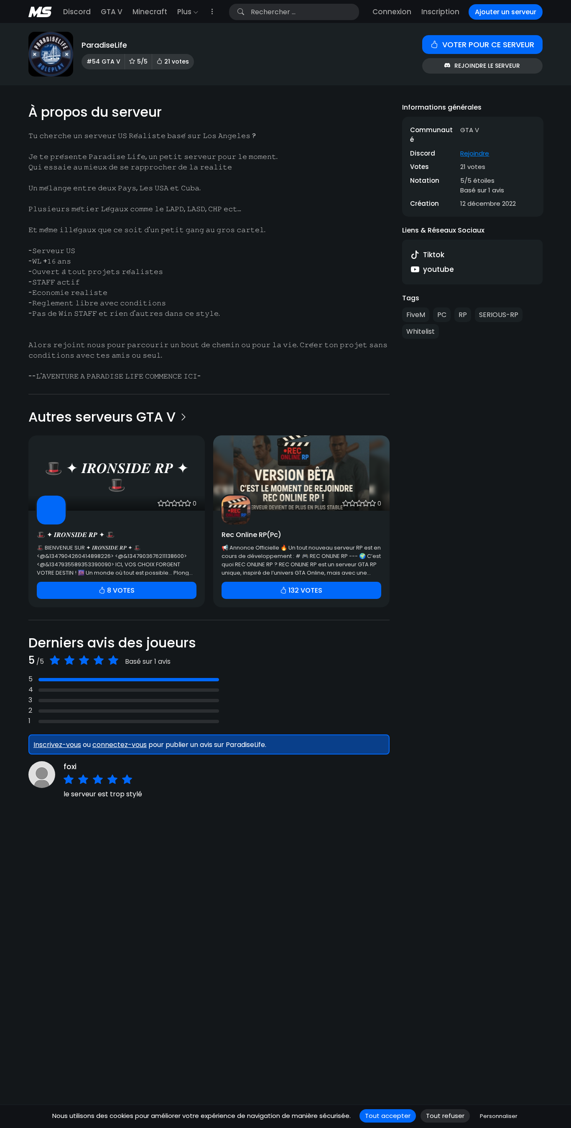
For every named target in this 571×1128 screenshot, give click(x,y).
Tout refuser (445, 1115)
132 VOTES (304, 590)
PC (441, 315)
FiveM (415, 315)
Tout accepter (387, 1115)
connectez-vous (119, 744)
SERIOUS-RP (498, 315)
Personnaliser (498, 1116)
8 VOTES (120, 590)
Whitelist (420, 331)
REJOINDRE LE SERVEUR (487, 65)
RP (463, 315)
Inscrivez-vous (57, 744)
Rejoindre (474, 152)
